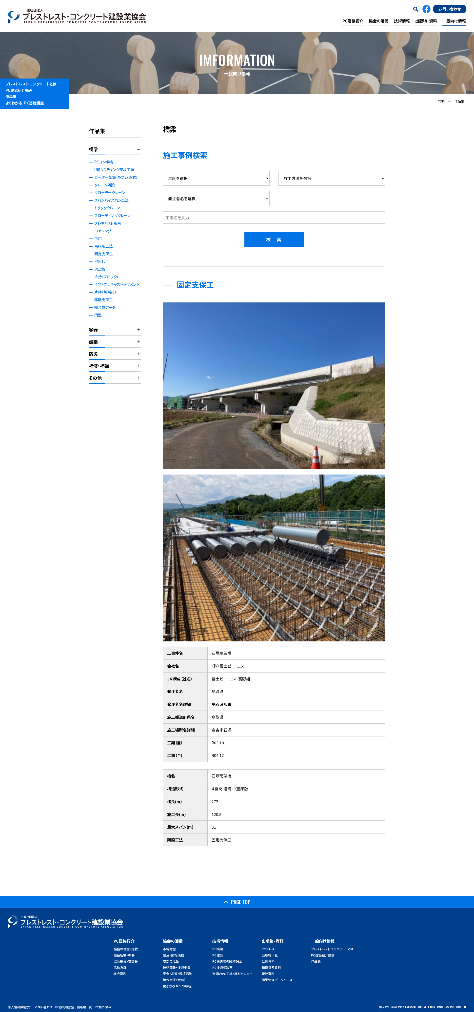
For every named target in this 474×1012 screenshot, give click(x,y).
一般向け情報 (454, 21)
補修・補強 (99, 365)
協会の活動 (379, 21)
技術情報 (402, 21)
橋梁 (93, 149)
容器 (93, 329)
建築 (93, 341)
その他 (95, 378)
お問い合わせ (450, 8)
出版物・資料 (426, 21)
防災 (93, 353)
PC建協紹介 (352, 21)
